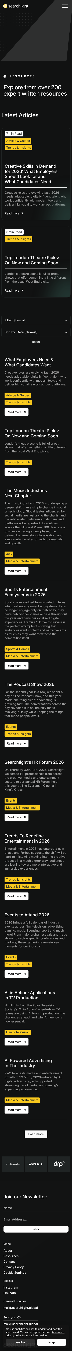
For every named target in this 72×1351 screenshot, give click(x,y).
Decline (20, 1342)
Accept (52, 1342)
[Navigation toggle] (65, 6)
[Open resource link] (36, 174)
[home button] (15, 6)
